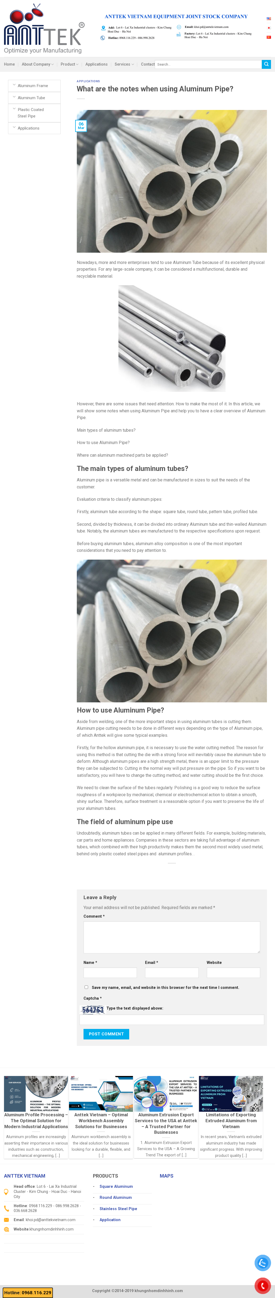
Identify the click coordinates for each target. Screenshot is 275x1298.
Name (90, 962)
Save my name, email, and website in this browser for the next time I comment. (165, 987)
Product (68, 64)
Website (214, 962)
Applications (96, 64)
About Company (36, 64)
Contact (148, 64)
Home (9, 64)
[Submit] (266, 64)
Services (122, 64)
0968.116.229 (36, 1292)
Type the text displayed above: (134, 1008)
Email (151, 962)
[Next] (251, 1105)
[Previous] (15, 1105)
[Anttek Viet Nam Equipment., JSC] (44, 28)
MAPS (166, 1176)
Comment (94, 916)
